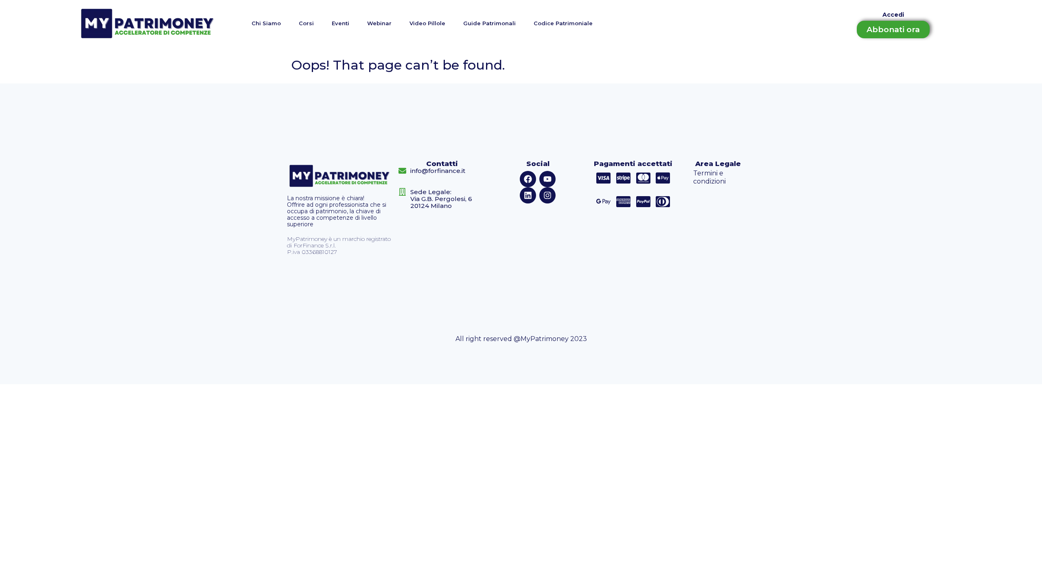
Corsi (306, 23)
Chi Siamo (266, 23)
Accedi (893, 14)
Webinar (379, 23)
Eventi (340, 23)
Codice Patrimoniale (563, 23)
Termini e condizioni (709, 177)
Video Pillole (427, 23)
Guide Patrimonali (489, 23)
